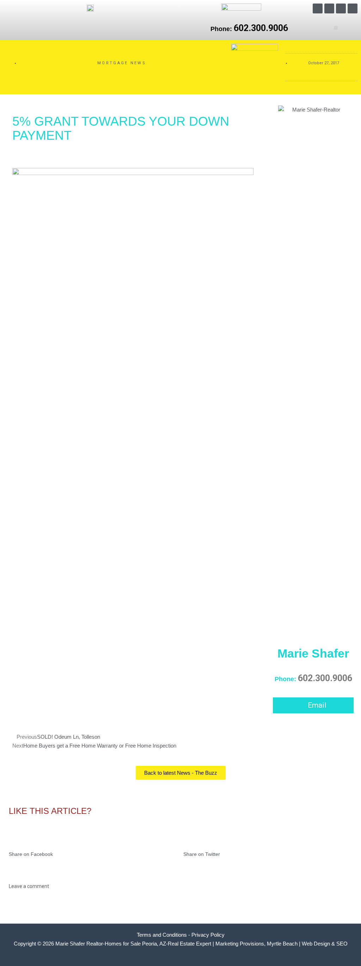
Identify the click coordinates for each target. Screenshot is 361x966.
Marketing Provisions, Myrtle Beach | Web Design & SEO (281, 944)
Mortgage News (121, 63)
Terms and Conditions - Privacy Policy (181, 935)
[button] (336, 28)
